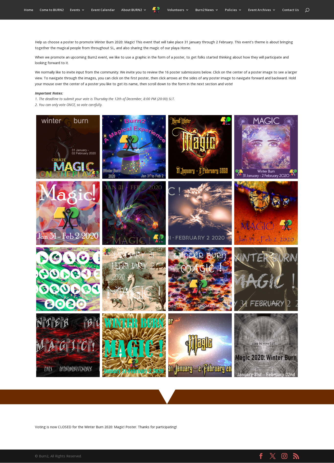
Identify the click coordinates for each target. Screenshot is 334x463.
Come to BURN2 (52, 10)
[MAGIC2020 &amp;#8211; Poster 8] (266, 213)
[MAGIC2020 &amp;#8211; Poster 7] (200, 213)
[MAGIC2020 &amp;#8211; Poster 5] (68, 213)
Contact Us (290, 10)
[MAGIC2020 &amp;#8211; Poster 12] (266, 279)
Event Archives (259, 10)
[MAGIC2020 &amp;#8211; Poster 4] (266, 147)
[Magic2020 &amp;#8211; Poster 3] (200, 147)
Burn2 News (204, 10)
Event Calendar (103, 10)
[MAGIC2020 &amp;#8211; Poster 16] (266, 345)
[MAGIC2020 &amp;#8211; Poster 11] (200, 279)
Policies (231, 10)
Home (28, 10)
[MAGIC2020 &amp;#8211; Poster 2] (134, 147)
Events (75, 10)
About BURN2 (131, 10)
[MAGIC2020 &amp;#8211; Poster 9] (68, 279)
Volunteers (175, 10)
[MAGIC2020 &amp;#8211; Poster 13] (68, 345)
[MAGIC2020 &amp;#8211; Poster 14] (134, 345)
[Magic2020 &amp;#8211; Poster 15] (200, 345)
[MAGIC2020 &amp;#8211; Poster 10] (134, 279)
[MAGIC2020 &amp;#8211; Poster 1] (68, 147)
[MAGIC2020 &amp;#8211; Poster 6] (134, 213)
